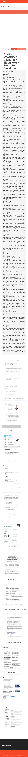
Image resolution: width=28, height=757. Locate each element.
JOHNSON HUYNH (11, 579)
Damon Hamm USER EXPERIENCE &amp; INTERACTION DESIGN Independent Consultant (14, 641)
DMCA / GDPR (14, 755)
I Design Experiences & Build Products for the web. (14, 398)
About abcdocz (6, 755)
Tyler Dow (12, 702)
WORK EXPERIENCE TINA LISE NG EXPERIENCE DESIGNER (13, 732)
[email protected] (13, 75)
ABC (6, 6)
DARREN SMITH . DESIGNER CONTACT (12, 549)
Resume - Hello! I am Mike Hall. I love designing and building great (15, 610)
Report (15, 49)
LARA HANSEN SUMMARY (12, 490)
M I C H (11, 430)
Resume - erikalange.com (11, 519)
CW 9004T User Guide (12, 460)
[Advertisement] (14, 31)
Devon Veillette (11, 672)
